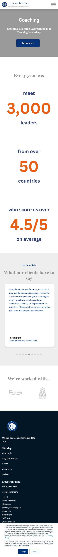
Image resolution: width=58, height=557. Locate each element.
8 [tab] (38, 354)
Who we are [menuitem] (7, 469)
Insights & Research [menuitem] (10, 458)
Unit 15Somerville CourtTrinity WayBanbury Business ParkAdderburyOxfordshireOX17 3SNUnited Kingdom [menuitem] (11, 509)
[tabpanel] (29, 315)
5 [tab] (29, 354)
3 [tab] (23, 354)
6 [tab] (32, 354)
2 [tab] (20, 354)
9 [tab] (41, 354)
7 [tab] (35, 354)
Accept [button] (23, 551)
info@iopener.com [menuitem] (10, 492)
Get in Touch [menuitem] (7, 474)
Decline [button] (34, 551)
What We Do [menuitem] (7, 453)
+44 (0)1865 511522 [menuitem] (10, 487)
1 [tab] (17, 354)
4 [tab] (26, 354)
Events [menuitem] (5, 464)
